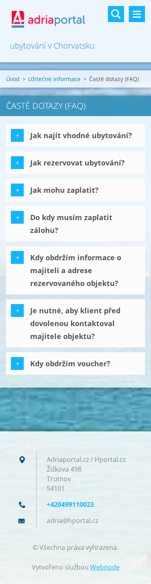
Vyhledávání (116, 14)
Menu (137, 14)
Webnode (105, 567)
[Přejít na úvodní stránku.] (75, 19)
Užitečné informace (54, 79)
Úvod (13, 79)
